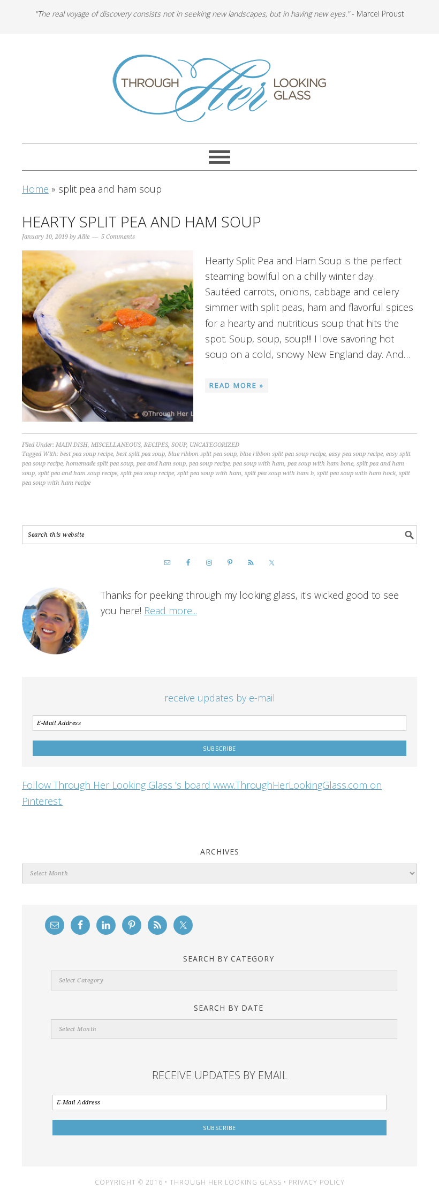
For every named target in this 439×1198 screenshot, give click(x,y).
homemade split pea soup (99, 463)
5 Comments (118, 236)
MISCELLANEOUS (116, 444)
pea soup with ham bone (320, 463)
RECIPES (156, 444)
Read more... (170, 610)
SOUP (178, 444)
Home (35, 188)
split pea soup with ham (209, 473)
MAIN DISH (72, 444)
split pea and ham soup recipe (77, 473)
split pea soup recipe (147, 473)
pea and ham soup (161, 463)
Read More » (236, 385)
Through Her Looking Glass (219, 88)
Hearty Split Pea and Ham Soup (141, 221)
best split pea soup (140, 454)
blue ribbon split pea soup (202, 454)
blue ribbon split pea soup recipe (283, 454)
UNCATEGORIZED (214, 444)
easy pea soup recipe (356, 454)
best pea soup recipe (86, 454)
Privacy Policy (317, 1182)
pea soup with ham (258, 463)
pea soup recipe (209, 463)
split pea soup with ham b (279, 473)
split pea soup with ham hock (356, 473)
